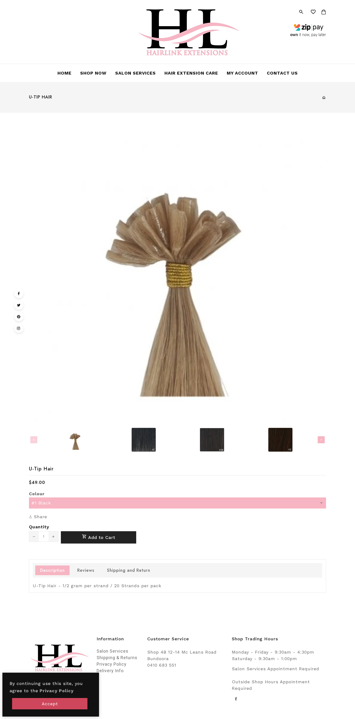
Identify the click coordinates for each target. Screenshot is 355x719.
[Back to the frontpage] (324, 97)
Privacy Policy (112, 664)
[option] (75, 440)
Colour (37, 493)
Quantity (39, 526)
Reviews (85, 570)
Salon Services (112, 651)
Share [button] (39, 516)
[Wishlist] (313, 12)
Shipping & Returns (117, 657)
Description (52, 570)
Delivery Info (110, 670)
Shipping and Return (128, 570)
